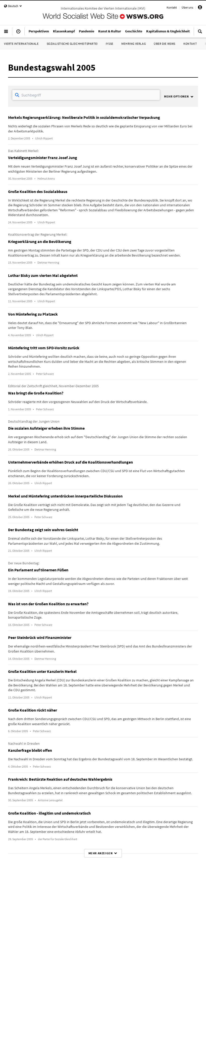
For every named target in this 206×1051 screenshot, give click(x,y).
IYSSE (109, 43)
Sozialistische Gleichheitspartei (72, 43)
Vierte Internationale (21, 43)
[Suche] (200, 33)
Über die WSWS (164, 43)
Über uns (187, 7)
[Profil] (200, 8)
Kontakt (172, 7)
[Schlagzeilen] (18, 33)
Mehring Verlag (133, 43)
